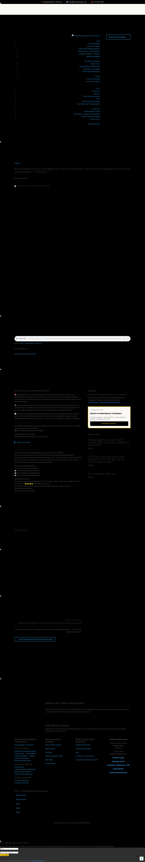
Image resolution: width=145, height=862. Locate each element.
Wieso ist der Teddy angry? (91, 101)
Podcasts (17, 163)
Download (38, 343)
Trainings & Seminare (93, 81)
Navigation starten (118, 761)
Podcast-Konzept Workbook (91, 116)
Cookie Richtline (118, 769)
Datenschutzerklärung (38, 861)
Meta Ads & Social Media (92, 69)
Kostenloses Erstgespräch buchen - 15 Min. (66, 717)
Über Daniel (49, 760)
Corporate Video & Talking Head (89, 66)
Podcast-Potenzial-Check (92, 111)
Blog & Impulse (50, 749)
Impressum (111, 765)
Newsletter (48, 752)
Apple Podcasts (19, 354)
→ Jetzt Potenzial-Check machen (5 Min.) (35, 639)
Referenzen (96, 91)
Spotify (27, 354)
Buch (98, 88)
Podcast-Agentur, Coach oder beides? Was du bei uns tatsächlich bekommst (108, 442)
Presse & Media (50, 763)
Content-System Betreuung (91, 71)
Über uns (97, 94)
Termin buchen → (94, 402)
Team (98, 99)
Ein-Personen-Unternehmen (85, 756)
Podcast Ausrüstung (23, 442)
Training (97, 76)
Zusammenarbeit (94, 43)
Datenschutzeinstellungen (118, 772)
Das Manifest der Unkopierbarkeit (89, 104)
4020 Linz (52, 2)
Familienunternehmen (83, 745)
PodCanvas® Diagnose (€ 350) (110, 402)
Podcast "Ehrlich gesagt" (53, 745)
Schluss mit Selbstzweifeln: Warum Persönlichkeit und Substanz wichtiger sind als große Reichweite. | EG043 (71, 8)
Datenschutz (121, 765)
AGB (128, 765)
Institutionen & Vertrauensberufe (87, 760)
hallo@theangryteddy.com (77, 2)
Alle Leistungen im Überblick (23, 745)
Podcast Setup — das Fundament (89, 51)
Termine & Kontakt (117, 37)
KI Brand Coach (95, 119)
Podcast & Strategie (93, 46)
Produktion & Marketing (92, 61)
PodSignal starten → (109, 423)
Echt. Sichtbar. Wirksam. (102, 474)
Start (98, 41)
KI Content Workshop (93, 79)
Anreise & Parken (118, 758)
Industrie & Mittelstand (83, 749)
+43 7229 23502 (98, 2)
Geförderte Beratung (21, 758)
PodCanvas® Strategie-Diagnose (89, 49)
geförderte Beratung (93, 56)
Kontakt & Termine (94, 124)
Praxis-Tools (96, 109)
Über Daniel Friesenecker (91, 96)
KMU (77, 752)
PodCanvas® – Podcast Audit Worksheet (87, 114)
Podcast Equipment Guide (53, 756)
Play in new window (26, 343)
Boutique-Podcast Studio (22, 760)
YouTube (33, 354)
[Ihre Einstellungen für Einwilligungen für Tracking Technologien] (141, 858)
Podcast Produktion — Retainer (89, 54)
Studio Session (95, 64)
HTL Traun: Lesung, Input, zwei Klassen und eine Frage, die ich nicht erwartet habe (106, 459)
